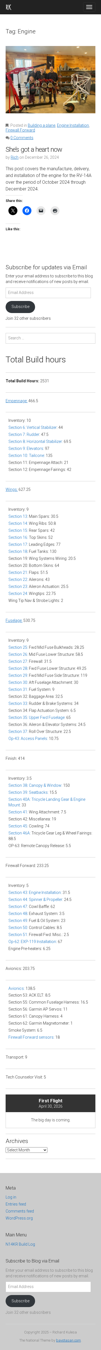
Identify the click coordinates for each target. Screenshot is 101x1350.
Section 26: (18, 654)
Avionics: (17, 988)
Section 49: (18, 920)
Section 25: (18, 647)
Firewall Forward (20, 130)
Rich (15, 157)
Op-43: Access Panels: (28, 738)
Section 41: (18, 812)
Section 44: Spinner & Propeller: (35, 899)
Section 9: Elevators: (26, 448)
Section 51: (18, 934)
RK (8, 7)
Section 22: (18, 579)
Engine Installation (73, 125)
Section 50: (18, 927)
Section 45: (18, 826)
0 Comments (21, 137)
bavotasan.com (68, 1340)
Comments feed (20, 1211)
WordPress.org (19, 1218)
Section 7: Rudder (23, 434)
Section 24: (18, 593)
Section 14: (18, 523)
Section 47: (18, 906)
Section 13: (18, 516)
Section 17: (18, 544)
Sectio (14, 682)
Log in (11, 1197)
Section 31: (18, 689)
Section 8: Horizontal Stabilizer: (35, 441)
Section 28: (18, 668)
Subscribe (20, 306)
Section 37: (18, 731)
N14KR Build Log (20, 1244)
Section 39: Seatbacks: (28, 792)
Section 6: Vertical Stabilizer (32, 427)
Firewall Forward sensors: (31, 1037)
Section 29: (18, 675)
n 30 (23, 682)
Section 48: (18, 913)
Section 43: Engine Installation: (35, 892)
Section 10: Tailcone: (26, 455)
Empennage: (16, 401)
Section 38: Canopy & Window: (35, 785)
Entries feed (16, 1204)
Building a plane (41, 125)
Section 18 (17, 551)
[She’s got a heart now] (50, 83)
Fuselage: (14, 620)
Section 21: (18, 572)
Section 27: (18, 661)
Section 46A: (19, 833)
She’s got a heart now (34, 149)
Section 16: (18, 537)
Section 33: (18, 703)
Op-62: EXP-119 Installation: (32, 941)
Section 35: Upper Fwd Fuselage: (36, 717)
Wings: (12, 489)
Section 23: (18, 586)
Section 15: (18, 530)
